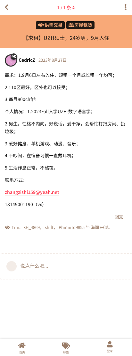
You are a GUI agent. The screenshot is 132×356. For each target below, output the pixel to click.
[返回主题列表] (6, 7)
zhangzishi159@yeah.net (32, 192)
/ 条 (64, 7)
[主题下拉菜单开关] (125, 7)
